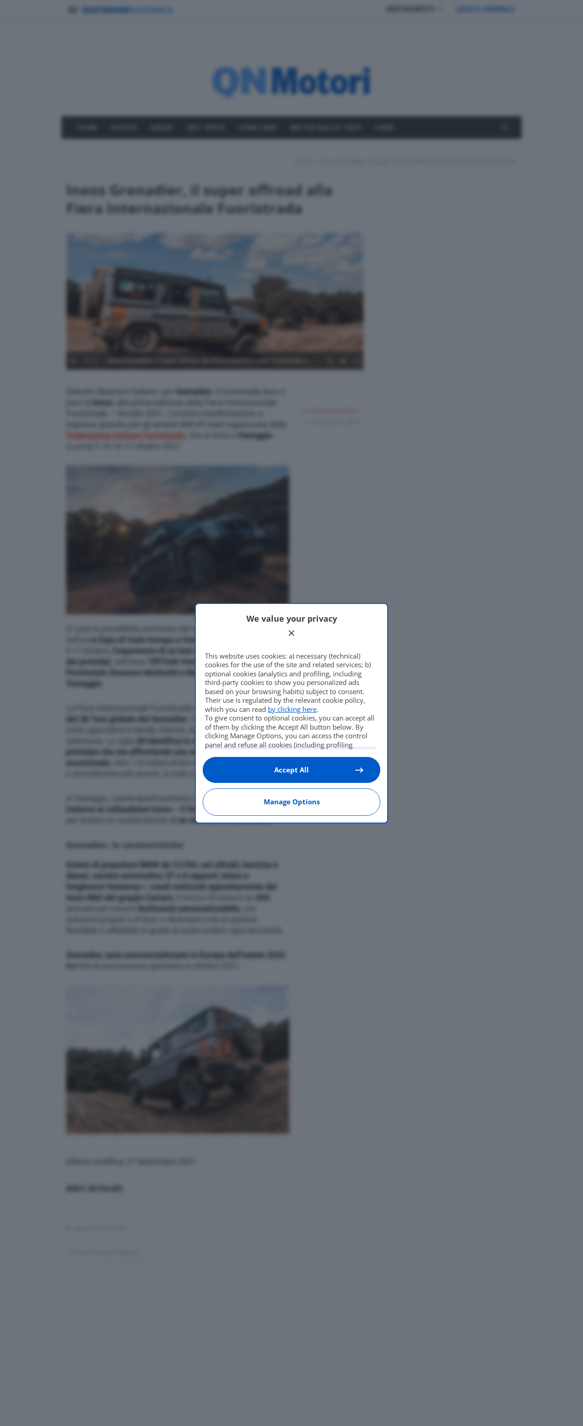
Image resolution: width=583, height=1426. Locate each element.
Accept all (291, 769)
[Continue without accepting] (291, 633)
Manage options (292, 801)
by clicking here (292, 709)
